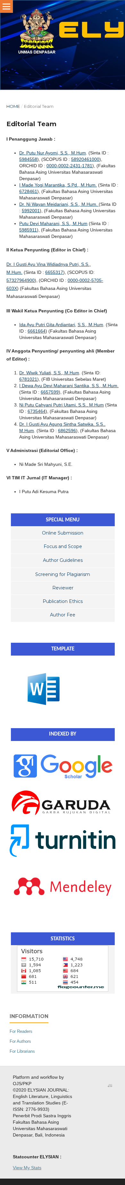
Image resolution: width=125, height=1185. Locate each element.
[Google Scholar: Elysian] (62, 779)
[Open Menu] (6, 6)
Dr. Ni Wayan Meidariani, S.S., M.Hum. (59, 204)
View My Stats (27, 1167)
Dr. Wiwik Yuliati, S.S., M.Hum (49, 372)
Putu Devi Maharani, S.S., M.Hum (53, 223)
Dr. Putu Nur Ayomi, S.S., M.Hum (52, 152)
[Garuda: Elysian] (62, 815)
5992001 (31, 210)
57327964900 (20, 280)
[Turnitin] (62, 855)
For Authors (20, 1041)
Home (13, 106)
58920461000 (85, 159)
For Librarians (22, 1051)
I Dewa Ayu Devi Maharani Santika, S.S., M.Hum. (69, 385)
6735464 (37, 411)
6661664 (37, 331)
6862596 (67, 430)
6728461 (28, 191)
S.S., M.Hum (90, 324)
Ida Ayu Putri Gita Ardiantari (47, 324)
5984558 (28, 159)
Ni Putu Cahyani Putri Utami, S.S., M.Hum (61, 404)
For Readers (21, 1031)
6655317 (54, 272)
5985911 (28, 229)
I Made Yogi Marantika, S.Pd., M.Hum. (58, 184)
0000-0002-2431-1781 (69, 165)
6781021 (28, 379)
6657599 (50, 392)
